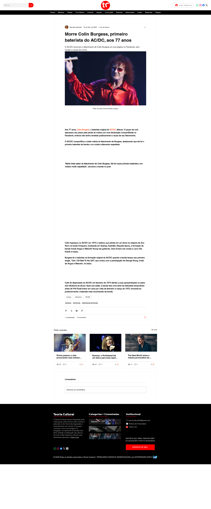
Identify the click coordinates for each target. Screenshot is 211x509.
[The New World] (141, 343)
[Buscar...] (31, 5)
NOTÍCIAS (76, 303)
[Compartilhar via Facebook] (66, 311)
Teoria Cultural (63, 414)
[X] (206, 5)
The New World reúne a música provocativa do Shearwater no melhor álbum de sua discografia (140, 356)
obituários (78, 297)
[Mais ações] (145, 27)
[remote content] (105, 120)
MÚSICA (68, 303)
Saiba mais (75, 437)
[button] (149, 12)
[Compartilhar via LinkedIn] (77, 311)
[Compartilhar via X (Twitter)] (71, 311)
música (68, 297)
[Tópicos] (67, 448)
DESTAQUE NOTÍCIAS (90, 303)
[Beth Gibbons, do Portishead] (105, 343)
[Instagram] (200, 5)
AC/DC (87, 297)
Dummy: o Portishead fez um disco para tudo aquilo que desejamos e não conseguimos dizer (104, 356)
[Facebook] (203, 5)
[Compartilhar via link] (82, 311)
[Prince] (70, 343)
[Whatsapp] (197, 5)
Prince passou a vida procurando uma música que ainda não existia (68, 356)
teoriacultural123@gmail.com (139, 420)
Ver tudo (154, 330)
